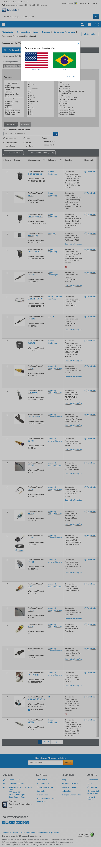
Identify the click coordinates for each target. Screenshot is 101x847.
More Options (71, 76)
